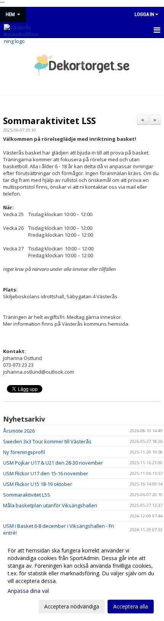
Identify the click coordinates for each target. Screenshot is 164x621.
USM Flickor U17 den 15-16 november (45, 473)
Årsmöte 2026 (19, 430)
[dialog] (82, 578)
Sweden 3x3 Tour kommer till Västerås (47, 441)
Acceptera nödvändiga (71, 606)
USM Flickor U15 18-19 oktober (37, 484)
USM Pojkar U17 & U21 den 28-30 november (53, 462)
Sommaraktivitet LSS (49, 121)
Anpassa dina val (28, 591)
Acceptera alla (130, 606)
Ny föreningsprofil (24, 452)
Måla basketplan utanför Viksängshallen (50, 505)
